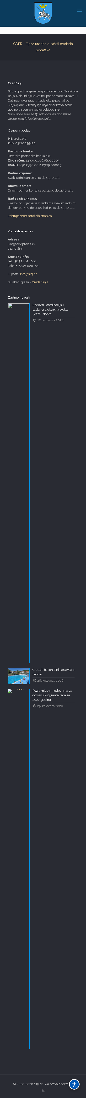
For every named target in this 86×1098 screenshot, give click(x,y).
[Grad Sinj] (43, 13)
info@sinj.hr (28, 274)
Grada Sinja (40, 282)
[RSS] (43, 1091)
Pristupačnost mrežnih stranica (30, 216)
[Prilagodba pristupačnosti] (74, 1084)
